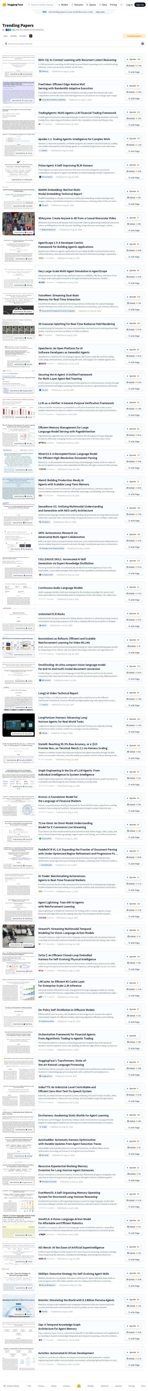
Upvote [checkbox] (135, 59)
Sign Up (140, 4)
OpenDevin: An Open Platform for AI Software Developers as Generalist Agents (64, 350)
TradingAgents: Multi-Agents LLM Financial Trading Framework (77, 113)
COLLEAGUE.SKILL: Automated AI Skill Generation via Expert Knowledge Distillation (66, 561)
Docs (104, 4)
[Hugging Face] (79, 1386)
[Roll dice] (142, 44)
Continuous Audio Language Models (60, 588)
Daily (5, 36)
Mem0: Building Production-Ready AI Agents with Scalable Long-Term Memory (63, 482)
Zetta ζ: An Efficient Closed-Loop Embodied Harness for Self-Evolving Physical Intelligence (67, 957)
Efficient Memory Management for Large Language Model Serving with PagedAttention (66, 429)
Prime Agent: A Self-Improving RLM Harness (65, 165)
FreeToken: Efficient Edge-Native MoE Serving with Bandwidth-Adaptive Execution (65, 86)
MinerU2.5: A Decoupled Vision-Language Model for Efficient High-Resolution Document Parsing (67, 456)
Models (64, 4)
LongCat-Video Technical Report (58, 693)
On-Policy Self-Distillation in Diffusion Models (66, 1010)
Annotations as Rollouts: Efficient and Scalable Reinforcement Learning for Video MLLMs (67, 640)
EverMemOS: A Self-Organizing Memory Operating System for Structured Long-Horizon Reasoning (69, 1194)
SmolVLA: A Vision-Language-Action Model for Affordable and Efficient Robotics (64, 1221)
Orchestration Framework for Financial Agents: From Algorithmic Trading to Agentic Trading (67, 1036)
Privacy (41, 1386)
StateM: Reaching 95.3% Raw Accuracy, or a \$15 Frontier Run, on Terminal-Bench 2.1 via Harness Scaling (72, 746)
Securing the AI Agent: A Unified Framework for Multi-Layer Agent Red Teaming (65, 376)
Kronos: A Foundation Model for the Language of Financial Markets (59, 799)
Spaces (92, 4)
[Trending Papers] (30, 36)
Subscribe (100, 12)
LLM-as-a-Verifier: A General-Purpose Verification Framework (76, 403)
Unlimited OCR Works (51, 614)
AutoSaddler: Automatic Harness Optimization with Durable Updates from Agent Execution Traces (69, 1142)
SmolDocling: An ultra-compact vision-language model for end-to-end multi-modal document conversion (72, 667)
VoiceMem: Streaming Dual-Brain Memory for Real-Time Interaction (59, 297)
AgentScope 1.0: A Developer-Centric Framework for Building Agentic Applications (65, 245)
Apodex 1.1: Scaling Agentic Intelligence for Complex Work (74, 139)
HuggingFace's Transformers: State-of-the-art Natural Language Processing (62, 1062)
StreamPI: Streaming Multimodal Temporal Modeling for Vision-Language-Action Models (66, 931)
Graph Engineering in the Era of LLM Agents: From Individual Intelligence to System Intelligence (69, 772)
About (53, 1386)
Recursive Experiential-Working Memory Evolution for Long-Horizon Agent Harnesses (66, 1168)
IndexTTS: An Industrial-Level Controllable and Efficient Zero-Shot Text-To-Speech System (67, 1089)
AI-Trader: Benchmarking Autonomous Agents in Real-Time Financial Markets (61, 878)
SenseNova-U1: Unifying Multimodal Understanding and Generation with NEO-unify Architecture (70, 508)
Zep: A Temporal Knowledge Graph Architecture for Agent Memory (59, 1326)
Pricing (113, 4)
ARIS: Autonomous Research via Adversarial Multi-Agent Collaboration (61, 535)
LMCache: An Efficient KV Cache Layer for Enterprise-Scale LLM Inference (61, 983)
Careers (66, 1386)
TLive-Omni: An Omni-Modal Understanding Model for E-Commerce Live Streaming (65, 825)
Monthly (23, 36)
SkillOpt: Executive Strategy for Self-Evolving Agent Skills (73, 1273)
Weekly (13, 36)
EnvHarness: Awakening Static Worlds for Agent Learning (73, 1115)
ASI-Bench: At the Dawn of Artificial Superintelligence (71, 1247)
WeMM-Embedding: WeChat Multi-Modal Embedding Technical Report (60, 192)
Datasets (78, 4)
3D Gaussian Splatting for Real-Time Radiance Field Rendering (76, 324)
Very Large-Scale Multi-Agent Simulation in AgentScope (72, 271)
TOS (29, 1386)
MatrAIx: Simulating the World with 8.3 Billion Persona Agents (76, 1300)
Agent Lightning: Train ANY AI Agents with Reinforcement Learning (61, 904)
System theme (13, 1386)
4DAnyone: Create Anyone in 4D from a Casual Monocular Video (77, 218)
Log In (129, 4)
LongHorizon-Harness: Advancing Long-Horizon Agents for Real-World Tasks (63, 719)
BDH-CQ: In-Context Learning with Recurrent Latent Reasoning (77, 60)
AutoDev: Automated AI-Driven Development (66, 1353)
